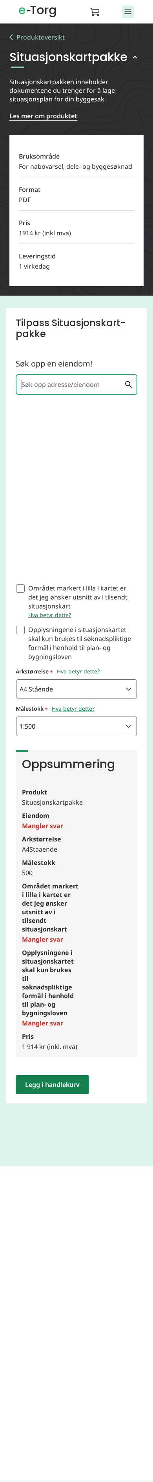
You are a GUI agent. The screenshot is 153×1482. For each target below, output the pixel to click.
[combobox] (72, 384)
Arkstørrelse (32, 671)
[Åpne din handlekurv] (97, 11)
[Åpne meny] (128, 11)
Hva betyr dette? (49, 615)
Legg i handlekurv (52, 1084)
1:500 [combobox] (27, 726)
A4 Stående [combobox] (36, 689)
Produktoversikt (40, 37)
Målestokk (30, 708)
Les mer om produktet (43, 116)
